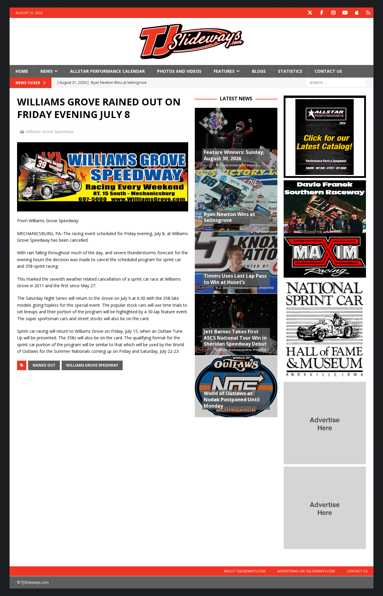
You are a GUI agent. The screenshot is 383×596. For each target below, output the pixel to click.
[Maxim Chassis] (325, 274)
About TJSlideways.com (244, 571)
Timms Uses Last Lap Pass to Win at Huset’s (235, 279)
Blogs (259, 71)
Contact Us (328, 71)
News (46, 71)
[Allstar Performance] (325, 174)
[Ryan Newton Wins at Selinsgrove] (236, 201)
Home (22, 71)
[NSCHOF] (325, 376)
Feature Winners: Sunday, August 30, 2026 (234, 155)
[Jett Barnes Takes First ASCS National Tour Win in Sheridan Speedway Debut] (236, 324)
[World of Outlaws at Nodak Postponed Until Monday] (236, 386)
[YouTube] (345, 12)
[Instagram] (333, 12)
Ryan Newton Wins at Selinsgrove (229, 217)
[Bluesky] (368, 12)
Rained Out (44, 365)
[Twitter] (310, 12)
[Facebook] (321, 12)
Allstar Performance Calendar (107, 71)
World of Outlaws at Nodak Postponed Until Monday (232, 399)
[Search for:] (336, 82)
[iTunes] (356, 12)
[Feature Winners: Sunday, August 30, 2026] (236, 139)
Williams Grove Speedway (50, 131)
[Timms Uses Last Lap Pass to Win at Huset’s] (236, 262)
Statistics (290, 71)
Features (224, 71)
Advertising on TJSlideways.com (306, 571)
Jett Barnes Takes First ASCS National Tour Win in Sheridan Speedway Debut (235, 337)
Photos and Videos (179, 71)
